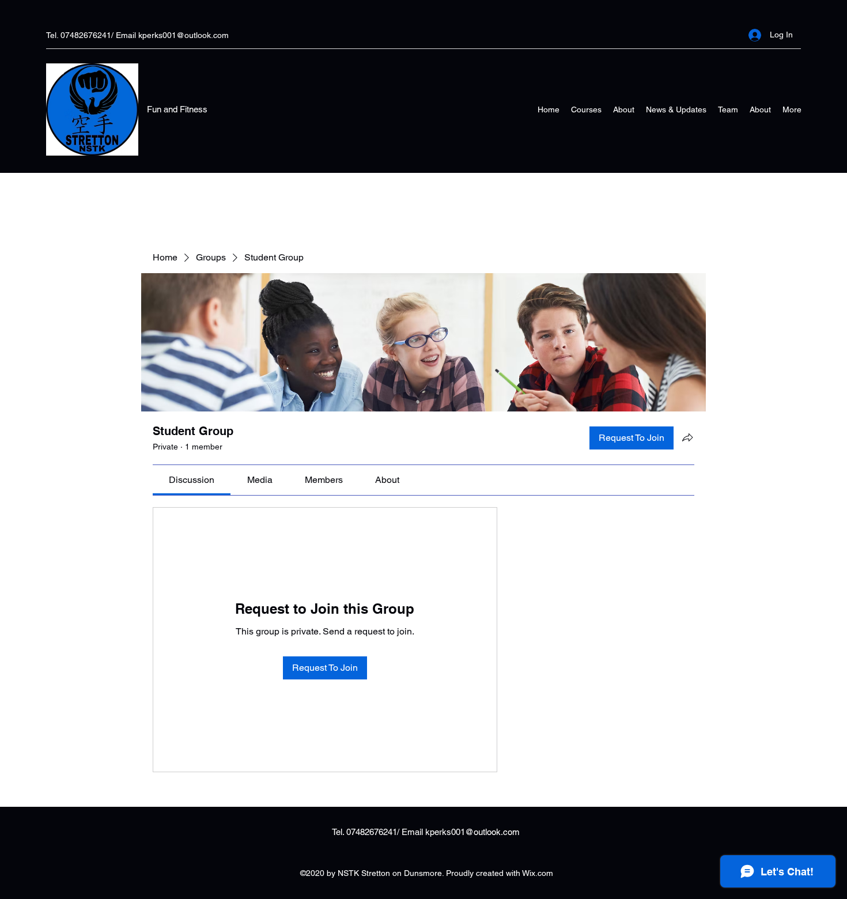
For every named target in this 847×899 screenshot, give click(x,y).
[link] (191, 479)
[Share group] (687, 437)
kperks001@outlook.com (183, 35)
